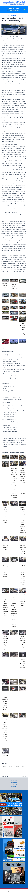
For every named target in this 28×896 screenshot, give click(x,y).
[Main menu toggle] (25, 9)
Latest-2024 (14, 780)
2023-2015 (14, 782)
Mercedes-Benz (12, 15)
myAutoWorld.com (18, 891)
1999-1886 (14, 786)
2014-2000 (14, 784)
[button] (5, 285)
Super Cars (4, 15)
